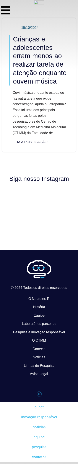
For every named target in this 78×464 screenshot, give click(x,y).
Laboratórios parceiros (39, 324)
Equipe (39, 315)
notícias (39, 427)
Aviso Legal (39, 374)
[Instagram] (39, 394)
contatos (39, 457)
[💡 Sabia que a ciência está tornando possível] (20, 194)
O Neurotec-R (39, 299)
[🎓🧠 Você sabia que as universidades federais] (57, 216)
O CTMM (39, 340)
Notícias (39, 357)
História (39, 307)
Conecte (39, 349)
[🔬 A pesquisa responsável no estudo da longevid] (57, 199)
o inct (39, 407)
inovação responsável (39, 417)
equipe (39, 437)
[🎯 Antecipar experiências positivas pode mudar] (20, 221)
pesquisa (39, 447)
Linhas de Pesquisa (39, 365)
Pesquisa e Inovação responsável (39, 332)
